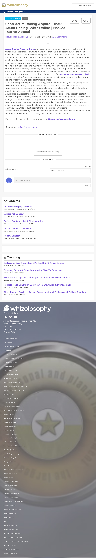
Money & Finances (10, 462)
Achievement (8, 342)
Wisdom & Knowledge (11, 553)
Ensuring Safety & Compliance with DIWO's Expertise (33, 270)
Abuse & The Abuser (10, 338)
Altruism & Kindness (10, 354)
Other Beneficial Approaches (13, 470)
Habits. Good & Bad (10, 422)
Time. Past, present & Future (13, 537)
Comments (61, 37)
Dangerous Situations (11, 378)
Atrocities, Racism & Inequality (14, 358)
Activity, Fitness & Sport (11, 346)
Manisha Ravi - (9, 273)
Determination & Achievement (14, 390)
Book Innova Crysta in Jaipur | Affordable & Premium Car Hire (37, 277)
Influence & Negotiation (11, 442)
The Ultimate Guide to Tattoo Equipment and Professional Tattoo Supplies (45, 292)
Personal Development (11, 493)
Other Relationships (10, 474)
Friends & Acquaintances (12, 418)
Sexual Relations (9, 517)
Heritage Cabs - (9, 280)
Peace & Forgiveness (10, 485)
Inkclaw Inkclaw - (10, 295)
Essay (25, 18)
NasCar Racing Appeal (15, 37)
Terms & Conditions (12, 329)
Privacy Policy (10, 332)
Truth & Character (10, 545)
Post (86, 185)
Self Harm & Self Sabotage (12, 509)
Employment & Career (11, 398)
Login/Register (83, 6)
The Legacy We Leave (11, 529)
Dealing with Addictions (12, 382)
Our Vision (8, 326)
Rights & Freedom (10, 505)
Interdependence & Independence (15, 446)
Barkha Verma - (9, 265)
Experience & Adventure (12, 406)
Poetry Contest (12, 236)
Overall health (8, 478)
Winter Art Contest (14, 214)
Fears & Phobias (9, 414)
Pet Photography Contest (18, 206)
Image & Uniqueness (13, 18)
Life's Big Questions (10, 450)
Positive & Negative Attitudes (13, 501)
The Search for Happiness (12, 533)
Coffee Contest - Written (17, 228)
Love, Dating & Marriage (12, 454)
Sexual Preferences (10, 513)
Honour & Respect (10, 426)
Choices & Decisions (10, 366)
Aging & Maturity (9, 350)
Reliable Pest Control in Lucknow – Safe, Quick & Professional (37, 285)
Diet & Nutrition (9, 394)
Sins (5, 521)
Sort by (88, 166)
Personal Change (9, 489)
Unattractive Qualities (11, 549)
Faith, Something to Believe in (14, 410)
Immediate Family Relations (13, 438)
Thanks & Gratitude (10, 525)
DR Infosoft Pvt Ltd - (11, 287)
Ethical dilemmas (9, 402)
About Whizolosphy (13, 324)
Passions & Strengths (11, 482)
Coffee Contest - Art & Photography (23, 221)
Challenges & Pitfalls (10, 362)
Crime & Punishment (11, 374)
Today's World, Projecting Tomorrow (16, 541)
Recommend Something (48, 152)
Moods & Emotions (10, 466)
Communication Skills (11, 370)
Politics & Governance (11, 497)
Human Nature (9, 430)
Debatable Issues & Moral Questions (15, 386)
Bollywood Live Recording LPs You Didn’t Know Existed (34, 263)
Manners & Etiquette (10, 458)
